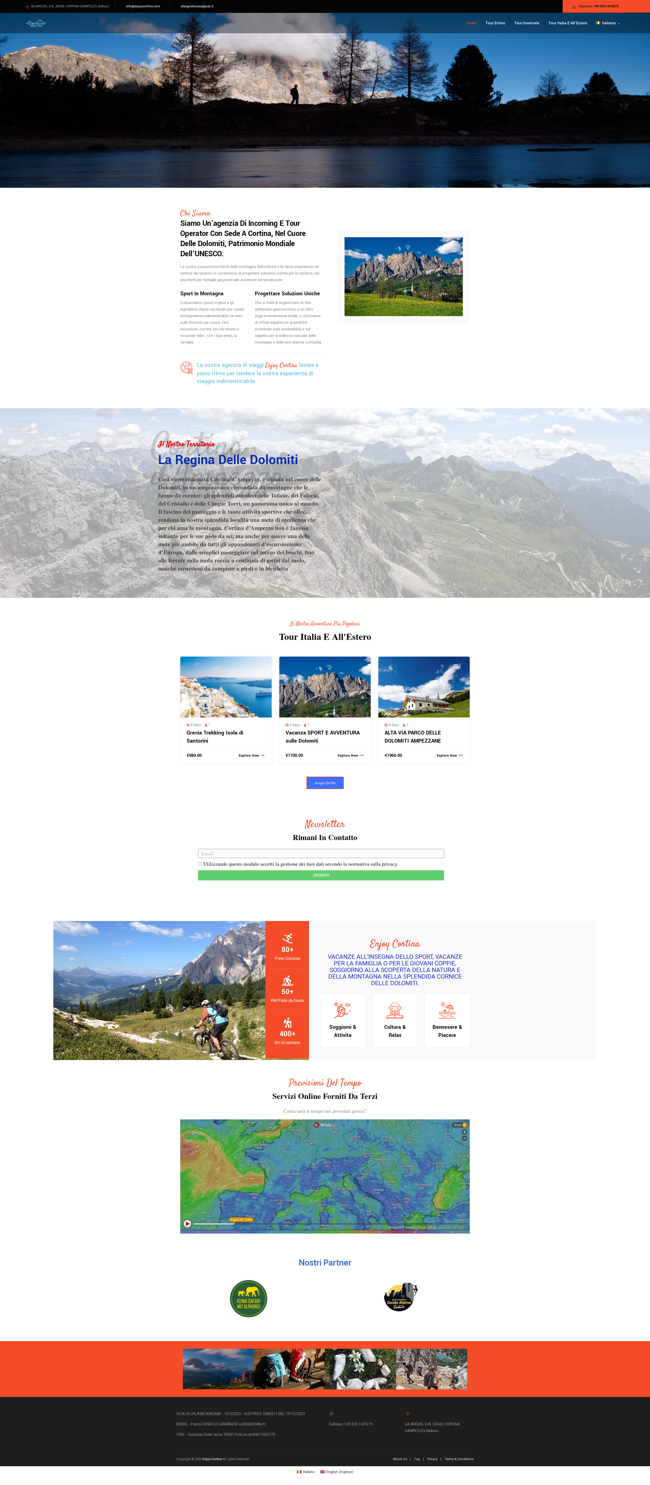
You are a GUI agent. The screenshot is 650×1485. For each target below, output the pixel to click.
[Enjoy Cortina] (36, 23)
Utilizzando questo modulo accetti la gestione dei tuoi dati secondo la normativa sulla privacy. (300, 863)
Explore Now (249, 755)
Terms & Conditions (459, 1459)
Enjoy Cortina (212, 1459)
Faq (417, 1459)
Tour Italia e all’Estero (567, 23)
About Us (400, 1459)
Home (472, 23)
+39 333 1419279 (606, 6)
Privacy (432, 1459)
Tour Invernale (526, 23)
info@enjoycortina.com (143, 6)
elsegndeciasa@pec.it (197, 6)
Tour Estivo (495, 23)
